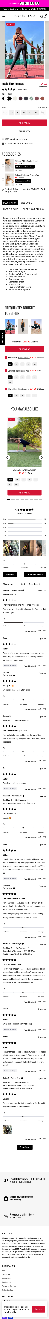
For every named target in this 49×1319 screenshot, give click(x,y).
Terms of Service (9, 1286)
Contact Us (6, 1282)
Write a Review (38, 575)
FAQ (3, 1270)
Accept (38, 1309)
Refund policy (7, 1290)
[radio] (4, 98)
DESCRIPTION (9, 202)
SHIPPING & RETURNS (33, 209)
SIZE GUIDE (26, 202)
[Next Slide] (44, 548)
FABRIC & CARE (10, 209)
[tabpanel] (24, 50)
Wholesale (6, 1278)
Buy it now (24, 131)
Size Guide (6, 1274)
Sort (23, 584)
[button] (14, 89)
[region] (24, 3)
